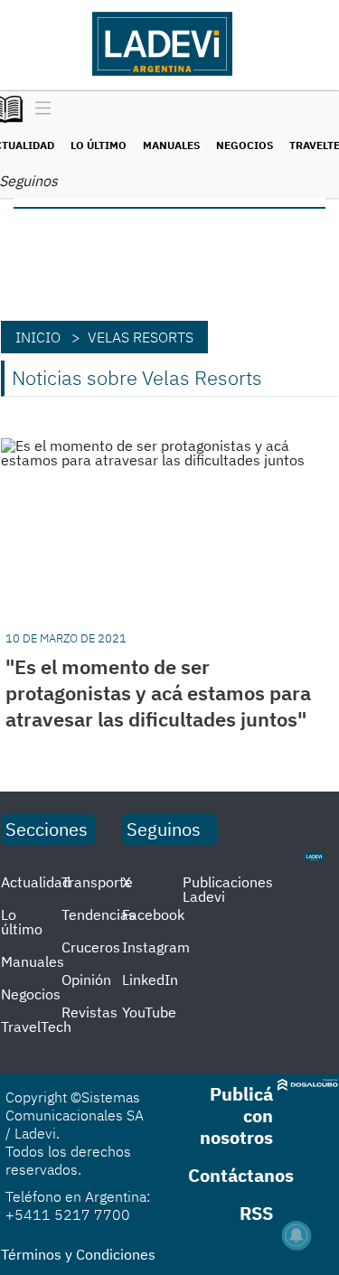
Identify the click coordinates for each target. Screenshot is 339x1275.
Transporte (97, 882)
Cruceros (90, 947)
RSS (256, 1213)
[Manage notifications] (296, 1235)
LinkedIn (150, 979)
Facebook (153, 914)
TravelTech (36, 1026)
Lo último (99, 145)
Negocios (244, 145)
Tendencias (98, 914)
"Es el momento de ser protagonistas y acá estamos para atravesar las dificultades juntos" (158, 692)
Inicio (38, 337)
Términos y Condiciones (78, 1254)
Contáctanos (241, 1175)
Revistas (89, 1012)
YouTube (149, 1012)
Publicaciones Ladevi (228, 889)
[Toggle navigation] (38, 109)
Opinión (86, 979)
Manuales (171, 145)
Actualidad (36, 882)
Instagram (156, 947)
